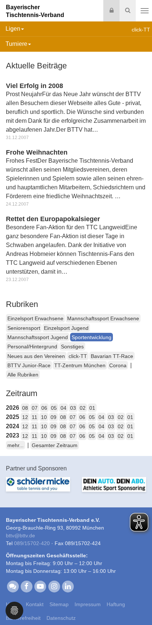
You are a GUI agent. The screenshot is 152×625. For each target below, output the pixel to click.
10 (44, 417)
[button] (14, 610)
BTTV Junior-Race (29, 365)
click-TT (78, 356)
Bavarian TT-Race (112, 356)
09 (53, 417)
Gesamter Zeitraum (54, 445)
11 (34, 417)
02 (83, 408)
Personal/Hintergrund (32, 346)
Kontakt (35, 604)
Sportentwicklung (91, 337)
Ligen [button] (13, 29)
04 (63, 408)
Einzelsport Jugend (66, 328)
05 (54, 408)
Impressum (88, 604)
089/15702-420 (32, 543)
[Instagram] (54, 586)
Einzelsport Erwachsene (35, 318)
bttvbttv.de (20, 535)
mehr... (15, 445)
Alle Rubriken (22, 375)
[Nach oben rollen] (137, 604)
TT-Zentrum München (80, 365)
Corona (118, 365)
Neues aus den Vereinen (36, 356)
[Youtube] (40, 586)
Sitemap (59, 604)
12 (25, 417)
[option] (39, 491)
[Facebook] (26, 586)
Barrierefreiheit (23, 618)
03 (73, 408)
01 (92, 408)
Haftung (116, 604)
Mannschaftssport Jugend (37, 337)
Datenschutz (61, 618)
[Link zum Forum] (13, 586)
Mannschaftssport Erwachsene (103, 318)
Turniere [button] (16, 44)
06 (44, 408)
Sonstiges (72, 346)
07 (35, 408)
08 (25, 408)
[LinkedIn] (68, 586)
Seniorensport (23, 328)
